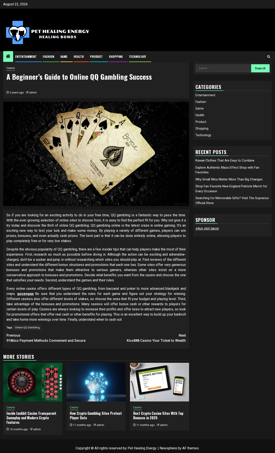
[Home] (8, 57)
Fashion (48, 56)
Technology (137, 56)
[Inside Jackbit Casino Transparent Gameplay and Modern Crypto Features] (32, 382)
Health (79, 56)
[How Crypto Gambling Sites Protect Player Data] (96, 382)
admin (33, 92)
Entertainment (26, 56)
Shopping (116, 56)
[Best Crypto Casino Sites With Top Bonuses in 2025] (159, 382)
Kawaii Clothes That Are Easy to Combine (225, 160)
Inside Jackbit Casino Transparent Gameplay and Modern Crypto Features (31, 418)
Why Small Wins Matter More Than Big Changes (229, 179)
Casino (10, 68)
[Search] (268, 56)
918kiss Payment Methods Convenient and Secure (46, 338)
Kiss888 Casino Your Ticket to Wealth (156, 338)
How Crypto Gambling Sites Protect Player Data (96, 415)
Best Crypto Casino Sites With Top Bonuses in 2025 (158, 415)
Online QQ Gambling (27, 327)
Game (63, 56)
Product (96, 56)
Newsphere (168, 448)
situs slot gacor (207, 228)
